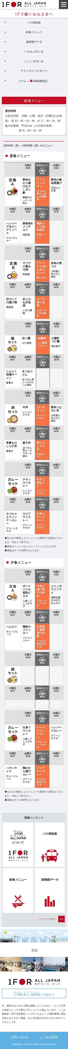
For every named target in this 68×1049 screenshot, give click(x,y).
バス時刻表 (34, 22)
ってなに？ (34, 993)
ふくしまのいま (34, 61)
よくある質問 (48, 1037)
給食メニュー (34, 32)
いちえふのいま (34, 51)
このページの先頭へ (47, 919)
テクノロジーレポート (34, 70)
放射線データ (34, 41)
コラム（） (34, 81)
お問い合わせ (19, 1037)
